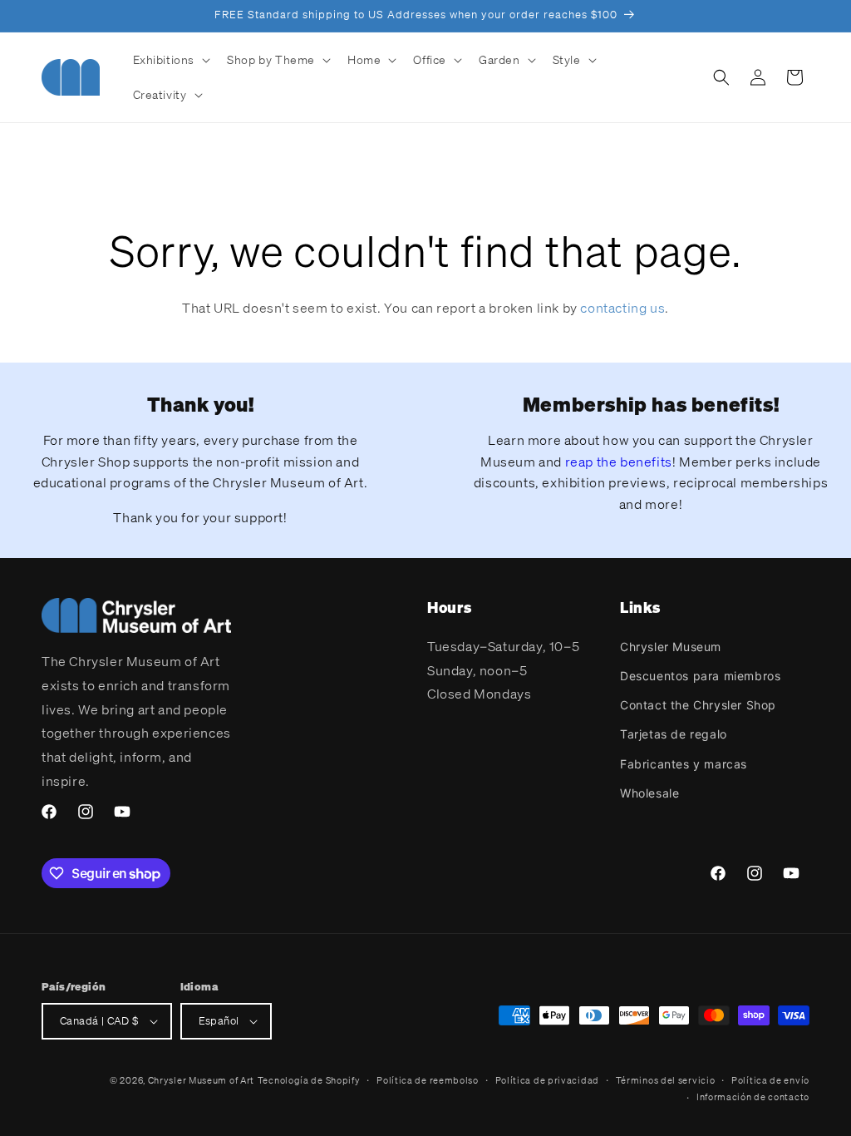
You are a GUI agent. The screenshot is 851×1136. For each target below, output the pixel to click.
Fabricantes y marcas (683, 764)
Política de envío (770, 1080)
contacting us (622, 308)
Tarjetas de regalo (673, 734)
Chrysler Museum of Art (201, 1080)
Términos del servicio (666, 1080)
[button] (170, 59)
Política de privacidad (547, 1080)
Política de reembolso (427, 1080)
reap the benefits (618, 461)
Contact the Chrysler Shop (698, 705)
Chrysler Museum (670, 647)
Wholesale (649, 793)
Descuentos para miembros (700, 676)
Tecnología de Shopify (309, 1080)
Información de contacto (752, 1097)
